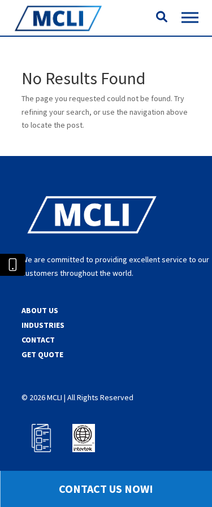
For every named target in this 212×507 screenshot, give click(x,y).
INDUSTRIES (42, 325)
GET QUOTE (42, 354)
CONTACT (38, 340)
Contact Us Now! (106, 489)
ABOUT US (39, 310)
